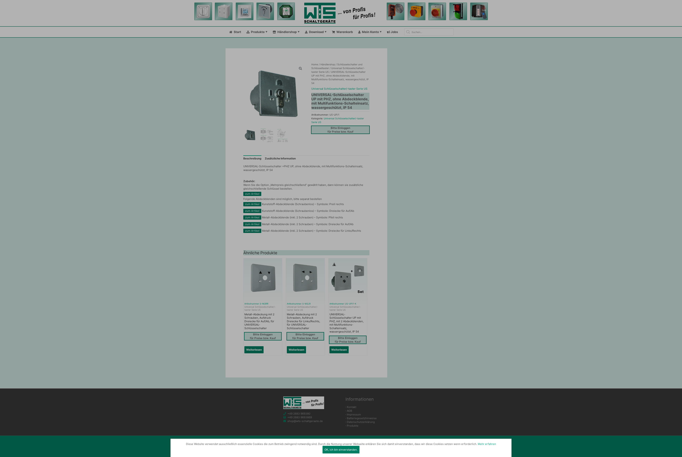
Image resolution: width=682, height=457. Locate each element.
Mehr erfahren (487, 444)
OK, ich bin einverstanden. (341, 449)
